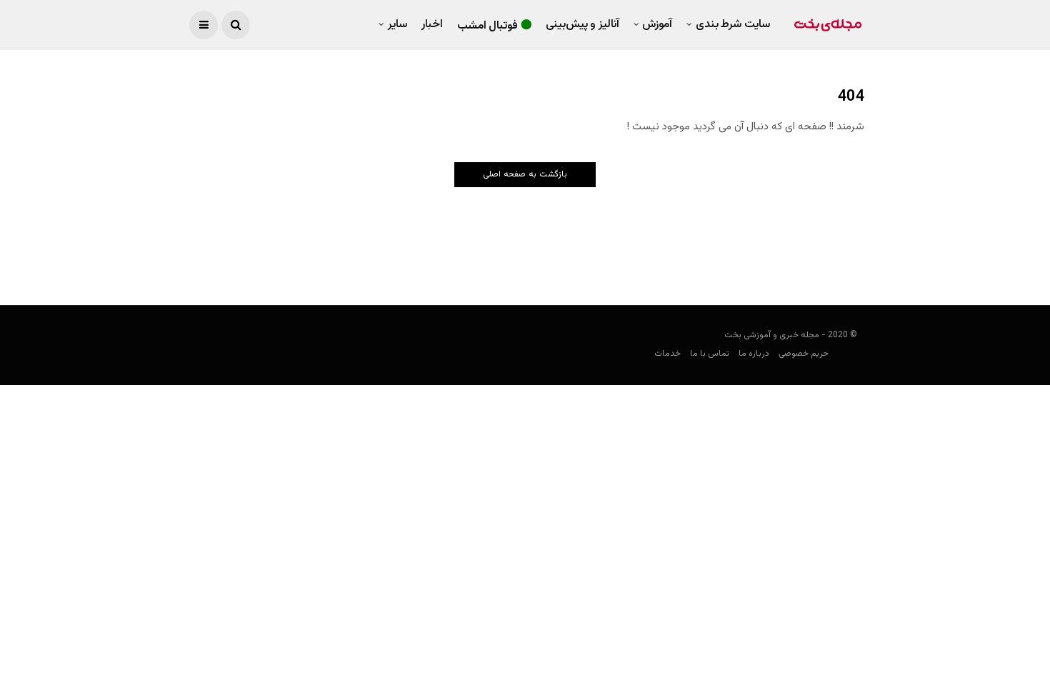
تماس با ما (709, 353)
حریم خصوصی (804, 353)
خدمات (667, 353)
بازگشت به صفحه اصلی (525, 174)
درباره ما (754, 353)
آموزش (657, 25)
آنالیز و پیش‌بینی (582, 25)
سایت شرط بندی (733, 25)
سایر (397, 25)
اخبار (432, 25)
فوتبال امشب (488, 26)
